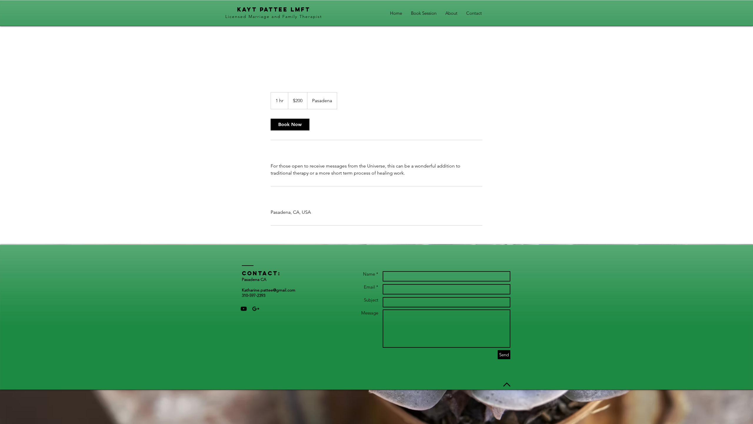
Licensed (236, 16)
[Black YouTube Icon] (243, 308)
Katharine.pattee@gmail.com (268, 290)
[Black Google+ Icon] (255, 308)
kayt (247, 9)
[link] (290, 124)
